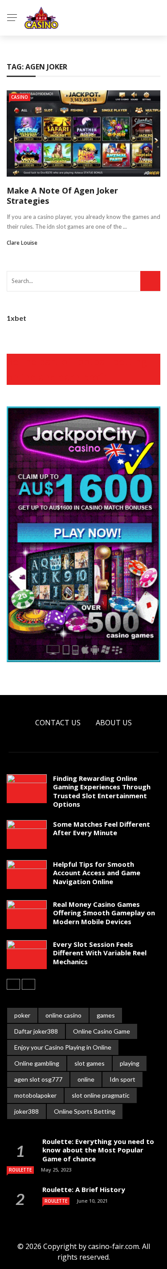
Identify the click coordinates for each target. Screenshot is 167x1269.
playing (129, 1063)
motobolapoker (35, 1095)
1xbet (16, 318)
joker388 (26, 1111)
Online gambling (36, 1063)
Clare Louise (22, 243)
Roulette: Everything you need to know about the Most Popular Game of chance (98, 1150)
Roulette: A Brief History (83, 1189)
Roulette (20, 1170)
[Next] (28, 984)
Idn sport (122, 1079)
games (106, 1015)
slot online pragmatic (101, 1095)
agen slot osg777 (38, 1079)
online (85, 1079)
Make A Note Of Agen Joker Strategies (62, 195)
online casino (63, 1015)
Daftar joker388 (36, 1031)
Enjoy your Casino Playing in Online (62, 1047)
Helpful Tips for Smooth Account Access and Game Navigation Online (96, 873)
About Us (114, 722)
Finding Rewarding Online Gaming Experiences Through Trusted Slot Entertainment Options (102, 791)
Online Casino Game (101, 1031)
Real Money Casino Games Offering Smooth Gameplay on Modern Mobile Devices (104, 913)
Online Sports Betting (84, 1111)
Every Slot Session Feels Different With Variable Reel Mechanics (100, 953)
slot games (89, 1063)
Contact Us (58, 722)
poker (22, 1015)
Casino (19, 97)
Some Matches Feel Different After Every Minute (101, 828)
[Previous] (13, 984)
